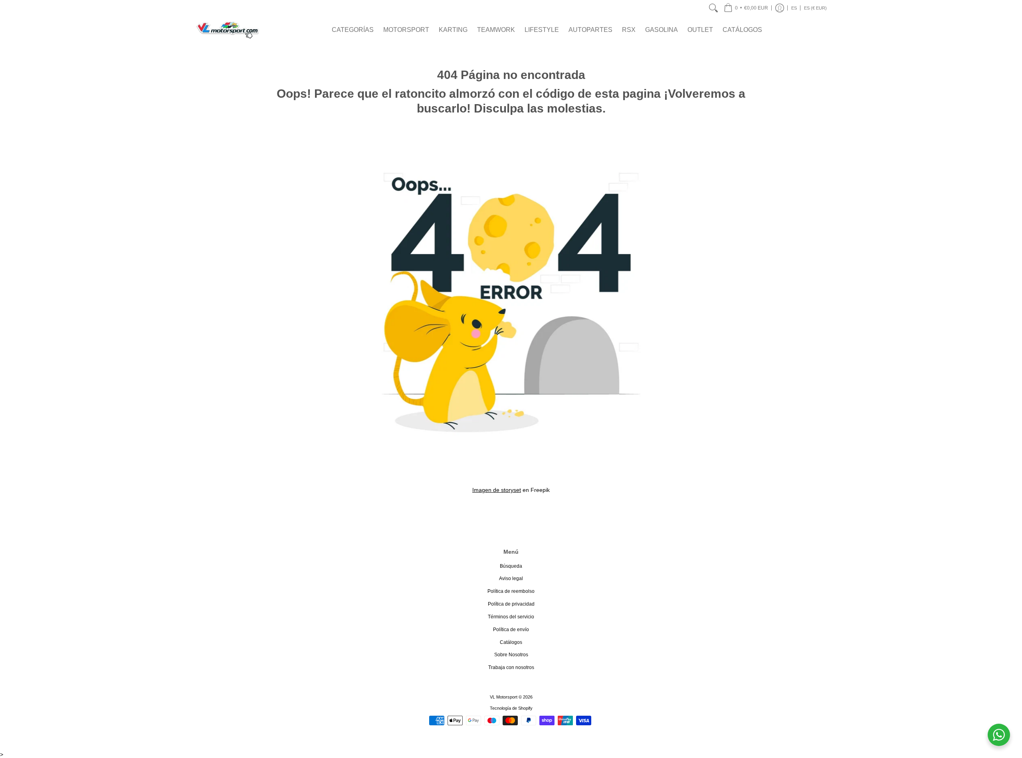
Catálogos (511, 642)
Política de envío (511, 629)
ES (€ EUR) (815, 8)
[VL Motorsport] (227, 29)
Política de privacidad (511, 604)
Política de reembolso (511, 591)
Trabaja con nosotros (511, 667)
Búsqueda (511, 566)
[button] (746, 8)
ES (794, 8)
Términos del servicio (511, 617)
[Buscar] (713, 8)
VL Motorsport (503, 697)
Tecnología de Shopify (511, 708)
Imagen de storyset (496, 490)
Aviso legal (511, 578)
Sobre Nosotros (511, 654)
